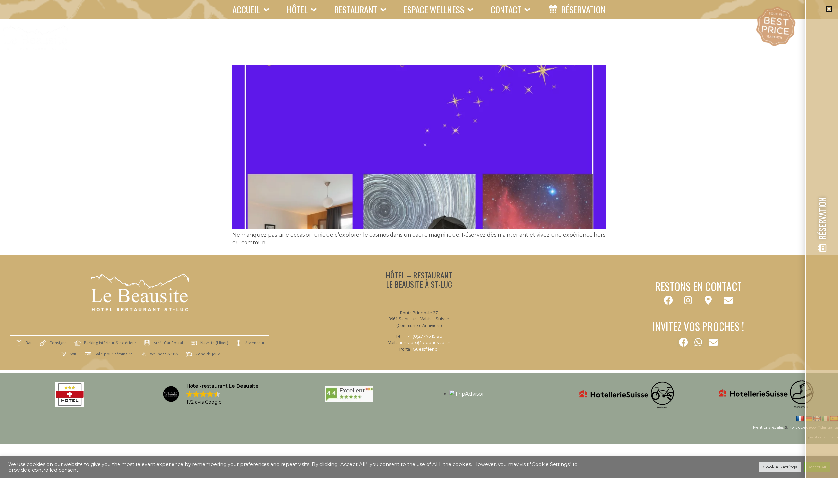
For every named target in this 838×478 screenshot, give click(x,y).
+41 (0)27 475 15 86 (424, 336)
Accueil (246, 9)
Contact (506, 9)
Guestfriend (425, 349)
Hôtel (297, 9)
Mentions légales (768, 427)
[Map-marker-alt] (708, 300)
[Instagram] (688, 300)
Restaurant (355, 9)
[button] (683, 342)
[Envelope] (728, 300)
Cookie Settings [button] (780, 466)
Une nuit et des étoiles (304, 53)
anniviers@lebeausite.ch (424, 342)
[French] (800, 418)
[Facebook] (668, 300)
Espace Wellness (434, 9)
